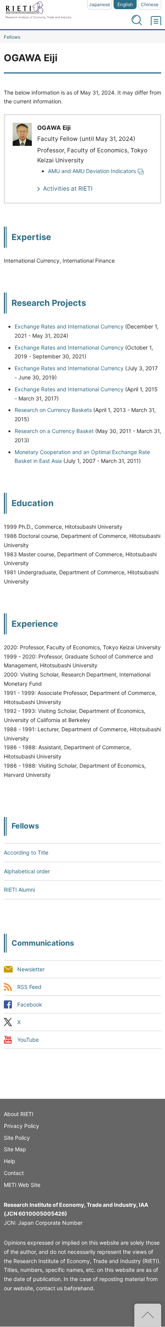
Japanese (99, 4)
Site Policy (17, 1137)
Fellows (12, 37)
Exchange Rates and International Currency (69, 326)
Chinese (149, 4)
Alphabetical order (27, 871)
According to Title (26, 852)
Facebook (29, 1004)
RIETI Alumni (19, 889)
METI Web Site (22, 1185)
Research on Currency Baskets (53, 410)
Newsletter (31, 969)
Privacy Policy (21, 1126)
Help (9, 1161)
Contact (14, 1173)
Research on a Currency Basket (54, 431)
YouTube (28, 1039)
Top (147, 1315)
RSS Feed (29, 987)
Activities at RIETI (67, 188)
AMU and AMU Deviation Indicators (92, 171)
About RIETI (18, 1114)
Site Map (15, 1149)
